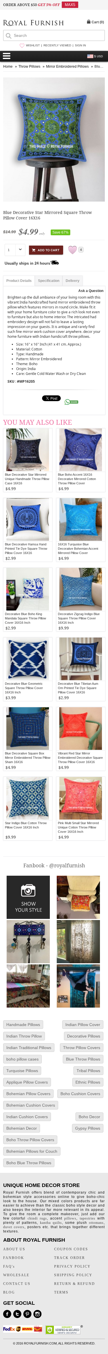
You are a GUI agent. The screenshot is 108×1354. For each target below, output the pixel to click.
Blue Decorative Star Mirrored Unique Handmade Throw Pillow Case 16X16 (27, 479)
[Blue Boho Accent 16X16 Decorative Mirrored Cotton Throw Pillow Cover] (81, 450)
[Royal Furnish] (33, 23)
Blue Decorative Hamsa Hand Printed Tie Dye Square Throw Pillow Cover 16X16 (26, 549)
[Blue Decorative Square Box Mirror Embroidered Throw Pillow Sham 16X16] (28, 728)
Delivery (72, 281)
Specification (48, 281)
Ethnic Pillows (87, 1082)
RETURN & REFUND (74, 1284)
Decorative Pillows (83, 1036)
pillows (70, 1218)
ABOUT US (14, 1249)
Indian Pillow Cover (82, 1024)
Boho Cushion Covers (80, 1093)
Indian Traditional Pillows (28, 1047)
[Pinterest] (27, 1314)
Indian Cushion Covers (27, 1116)
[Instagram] (37, 1314)
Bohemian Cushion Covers (30, 1105)
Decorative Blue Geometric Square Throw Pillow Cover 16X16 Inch (24, 688)
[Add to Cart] (46, 249)
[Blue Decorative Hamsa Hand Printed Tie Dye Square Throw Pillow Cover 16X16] (28, 519)
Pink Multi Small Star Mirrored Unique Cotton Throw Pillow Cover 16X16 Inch (78, 827)
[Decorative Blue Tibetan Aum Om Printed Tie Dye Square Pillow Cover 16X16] (81, 659)
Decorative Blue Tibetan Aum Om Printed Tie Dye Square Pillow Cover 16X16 (78, 688)
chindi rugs (37, 1218)
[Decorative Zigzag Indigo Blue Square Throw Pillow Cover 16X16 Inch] (81, 589)
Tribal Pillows (88, 1070)
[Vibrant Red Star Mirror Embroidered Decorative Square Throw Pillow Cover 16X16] (81, 728)
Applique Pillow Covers (27, 1082)
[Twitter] (17, 1314)
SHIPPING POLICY (73, 1275)
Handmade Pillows (23, 1024)
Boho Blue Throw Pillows (28, 1162)
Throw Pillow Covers (81, 1047)
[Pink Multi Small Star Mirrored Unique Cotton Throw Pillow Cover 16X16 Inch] (81, 798)
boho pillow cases (22, 1059)
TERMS (61, 1292)
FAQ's (9, 1266)
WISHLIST (33, 45)
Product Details (19, 281)
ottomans (96, 1223)
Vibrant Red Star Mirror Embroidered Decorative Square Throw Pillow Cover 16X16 (80, 758)
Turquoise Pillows (22, 1070)
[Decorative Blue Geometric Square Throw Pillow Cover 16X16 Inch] (28, 659)
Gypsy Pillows (87, 1128)
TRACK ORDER (69, 1258)
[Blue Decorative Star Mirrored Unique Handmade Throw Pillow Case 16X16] (28, 450)
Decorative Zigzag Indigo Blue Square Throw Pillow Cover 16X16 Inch (79, 618)
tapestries (87, 1218)
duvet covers (13, 1227)
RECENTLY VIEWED (57, 45)
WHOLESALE (16, 1275)
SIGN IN (80, 45)
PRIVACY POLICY (72, 1266)
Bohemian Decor (21, 1128)
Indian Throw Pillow (24, 1036)
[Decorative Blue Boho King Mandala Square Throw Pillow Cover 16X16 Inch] (28, 589)
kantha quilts (51, 1223)
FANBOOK (13, 1258)
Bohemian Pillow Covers (28, 1093)
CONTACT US (17, 1284)
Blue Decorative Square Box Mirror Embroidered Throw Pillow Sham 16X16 (27, 758)
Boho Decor (89, 1116)
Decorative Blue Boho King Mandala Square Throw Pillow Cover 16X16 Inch (25, 618)
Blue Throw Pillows (83, 1059)
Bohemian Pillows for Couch (31, 1151)
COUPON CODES (71, 1249)
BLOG (9, 1292)
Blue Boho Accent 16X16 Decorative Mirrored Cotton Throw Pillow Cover (77, 479)
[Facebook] (7, 1314)
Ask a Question (90, 291)
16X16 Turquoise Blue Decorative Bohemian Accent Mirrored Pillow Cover (78, 549)
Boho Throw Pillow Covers (30, 1139)
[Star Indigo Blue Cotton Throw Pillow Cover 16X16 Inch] (28, 798)
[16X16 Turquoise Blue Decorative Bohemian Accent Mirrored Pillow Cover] (81, 519)
